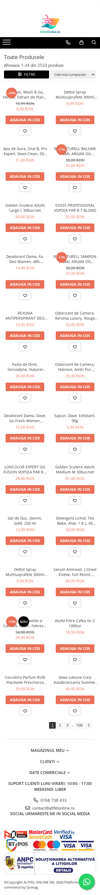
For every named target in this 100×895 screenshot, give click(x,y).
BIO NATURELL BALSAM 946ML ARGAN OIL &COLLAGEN (75, 151)
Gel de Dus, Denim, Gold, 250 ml (25, 521)
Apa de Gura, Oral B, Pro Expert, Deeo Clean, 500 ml (25, 151)
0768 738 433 (53, 800)
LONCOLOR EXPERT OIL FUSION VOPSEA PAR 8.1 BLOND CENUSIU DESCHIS (24, 469)
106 (79, 725)
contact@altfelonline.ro (53, 808)
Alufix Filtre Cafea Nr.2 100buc (75, 623)
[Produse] (7, 44)
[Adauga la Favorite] (25, 131)
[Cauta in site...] (94, 42)
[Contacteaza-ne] (68, 42)
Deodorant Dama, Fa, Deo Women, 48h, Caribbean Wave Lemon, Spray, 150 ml (25, 259)
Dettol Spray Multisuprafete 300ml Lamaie (75, 94)
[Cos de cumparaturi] (81, 42)
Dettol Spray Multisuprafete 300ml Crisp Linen (25, 572)
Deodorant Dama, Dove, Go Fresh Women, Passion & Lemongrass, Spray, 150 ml (25, 418)
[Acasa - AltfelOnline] (50, 23)
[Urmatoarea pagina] (88, 725)
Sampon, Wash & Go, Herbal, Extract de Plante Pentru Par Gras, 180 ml (25, 94)
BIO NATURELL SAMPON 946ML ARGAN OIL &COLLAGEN (75, 259)
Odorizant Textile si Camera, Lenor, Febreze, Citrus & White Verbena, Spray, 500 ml (25, 623)
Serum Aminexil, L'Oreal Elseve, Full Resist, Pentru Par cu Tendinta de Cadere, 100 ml (75, 572)
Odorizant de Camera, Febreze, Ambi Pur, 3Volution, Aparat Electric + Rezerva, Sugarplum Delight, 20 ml (75, 367)
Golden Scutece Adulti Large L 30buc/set (25, 208)
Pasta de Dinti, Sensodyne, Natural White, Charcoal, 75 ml (25, 367)
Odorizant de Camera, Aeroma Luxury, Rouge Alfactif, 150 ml (75, 316)
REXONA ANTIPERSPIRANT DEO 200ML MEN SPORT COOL (25, 316)
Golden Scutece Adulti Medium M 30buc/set (75, 469)
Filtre (28, 74)
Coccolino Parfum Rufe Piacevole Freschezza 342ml (25, 680)
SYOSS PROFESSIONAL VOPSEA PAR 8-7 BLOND (75, 208)
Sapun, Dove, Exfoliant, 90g (74, 418)
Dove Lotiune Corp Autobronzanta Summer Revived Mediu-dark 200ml (75, 680)
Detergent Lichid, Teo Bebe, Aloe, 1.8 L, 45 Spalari (75, 521)
